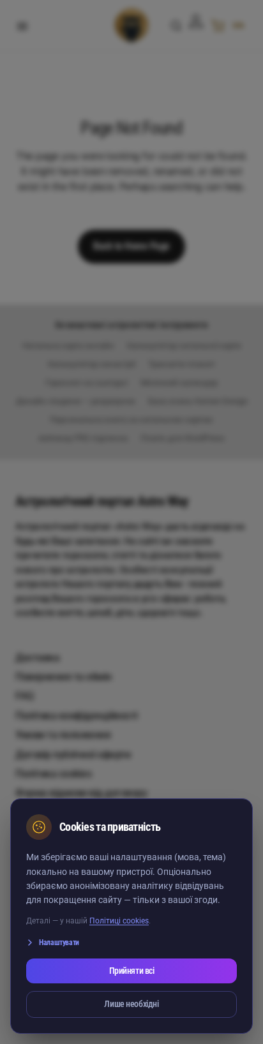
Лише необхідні (131, 1004)
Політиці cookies (119, 920)
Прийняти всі (131, 971)
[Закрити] (221, 827)
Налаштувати (59, 942)
